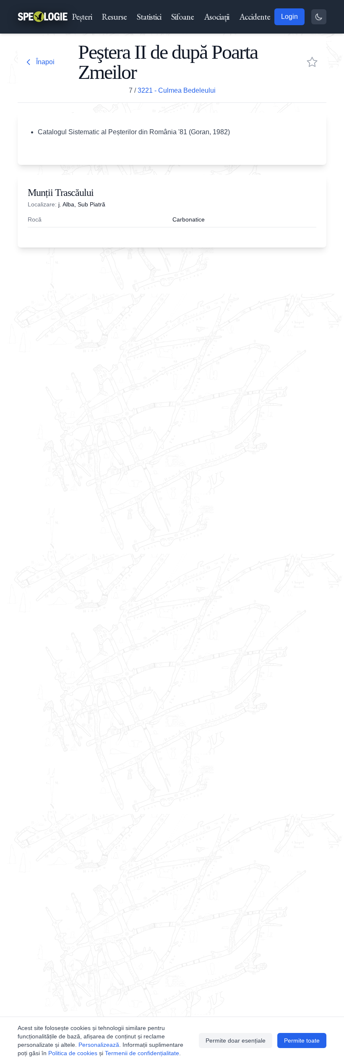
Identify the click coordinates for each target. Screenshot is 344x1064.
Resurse (114, 16)
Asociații (216, 16)
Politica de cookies (72, 1053)
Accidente (254, 16)
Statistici (149, 16)
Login (289, 16)
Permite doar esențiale (236, 1040)
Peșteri (82, 16)
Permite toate (302, 1040)
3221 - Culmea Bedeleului (177, 90)
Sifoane (182, 16)
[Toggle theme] (318, 16)
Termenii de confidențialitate (142, 1053)
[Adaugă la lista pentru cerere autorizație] (312, 62)
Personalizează (98, 1044)
